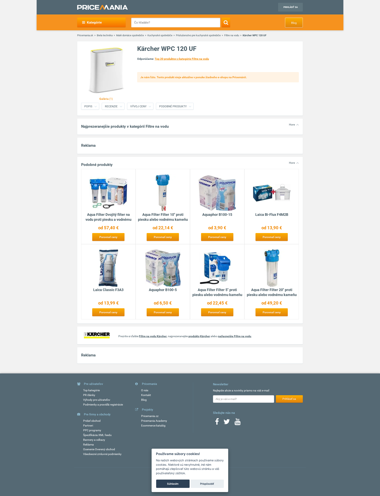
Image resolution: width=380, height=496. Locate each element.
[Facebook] (217, 423)
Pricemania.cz (150, 416)
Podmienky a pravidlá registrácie (103, 404)
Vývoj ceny (138, 106)
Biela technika (105, 35)
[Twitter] (226, 423)
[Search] (226, 22)
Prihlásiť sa (290, 7)
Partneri (88, 425)
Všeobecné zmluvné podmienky (102, 454)
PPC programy (92, 430)
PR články (89, 395)
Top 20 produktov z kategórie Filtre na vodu (182, 58)
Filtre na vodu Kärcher (153, 336)
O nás (144, 390)
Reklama (88, 444)
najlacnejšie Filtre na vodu (234, 336)
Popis (88, 106)
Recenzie (111, 106)
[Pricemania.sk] (102, 7)
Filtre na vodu (231, 35)
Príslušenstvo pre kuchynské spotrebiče (198, 35)
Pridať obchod (92, 420)
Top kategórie (91, 390)
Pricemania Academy (154, 420)
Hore (292, 124)
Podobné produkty (173, 106)
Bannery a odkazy (94, 439)
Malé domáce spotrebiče (130, 35)
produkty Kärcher (199, 336)
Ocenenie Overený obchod (99, 449)
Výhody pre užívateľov (96, 399)
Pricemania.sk (85, 35)
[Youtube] (237, 423)
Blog (294, 22)
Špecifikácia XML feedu (97, 435)
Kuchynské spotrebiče (159, 35)
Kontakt (146, 395)
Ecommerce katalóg (153, 425)
